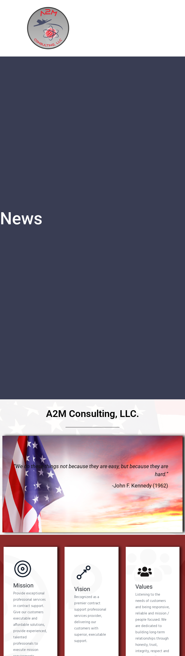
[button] (115, 28)
